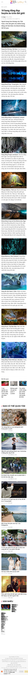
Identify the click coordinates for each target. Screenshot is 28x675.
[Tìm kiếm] (25, 2)
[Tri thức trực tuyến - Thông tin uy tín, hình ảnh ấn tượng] (17, 2)
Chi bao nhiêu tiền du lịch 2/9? (10, 571)
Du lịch (4, 7)
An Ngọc (3, 17)
